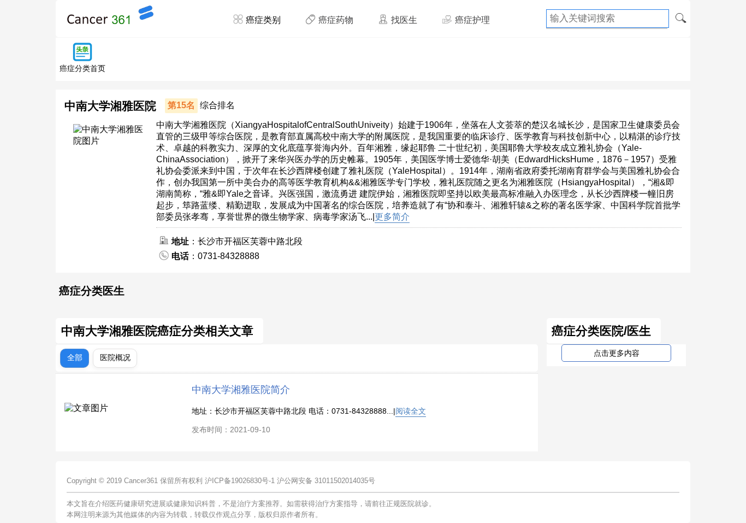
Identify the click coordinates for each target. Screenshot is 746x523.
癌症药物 (335, 20)
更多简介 (392, 216)
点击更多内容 (617, 353)
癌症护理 (472, 20)
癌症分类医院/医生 (601, 331)
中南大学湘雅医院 (110, 105)
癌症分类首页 (82, 68)
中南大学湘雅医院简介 (241, 389)
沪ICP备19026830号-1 (240, 481)
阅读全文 (410, 411)
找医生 (404, 20)
